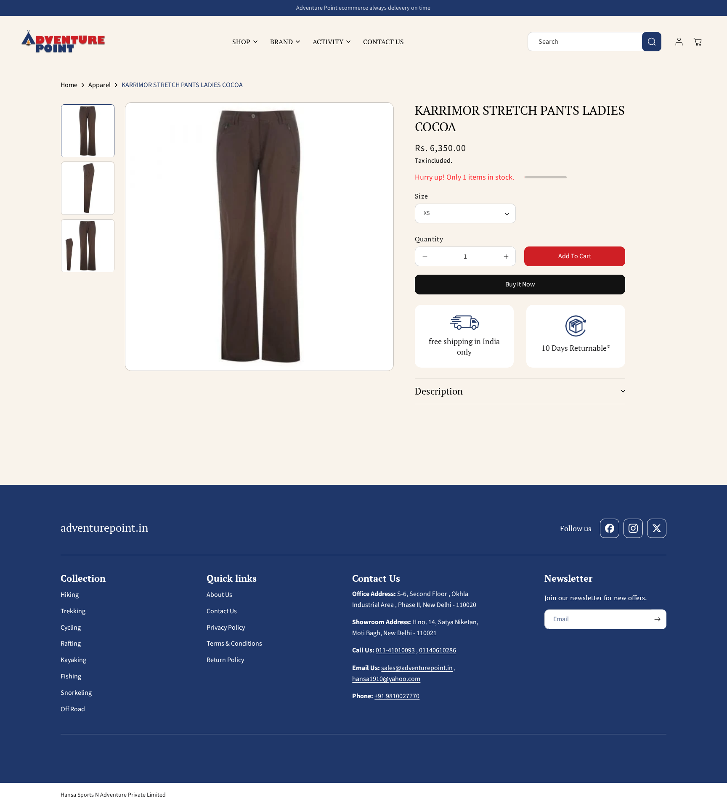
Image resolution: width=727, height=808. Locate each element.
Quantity (429, 239)
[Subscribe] (657, 619)
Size (421, 196)
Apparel (99, 85)
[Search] (651, 41)
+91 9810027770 (396, 696)
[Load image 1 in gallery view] (87, 131)
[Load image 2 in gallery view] (87, 188)
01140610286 (437, 650)
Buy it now (520, 284)
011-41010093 (395, 650)
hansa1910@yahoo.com (386, 678)
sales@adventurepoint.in (417, 668)
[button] (243, 41)
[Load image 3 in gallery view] (87, 246)
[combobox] (594, 41)
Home (69, 85)
